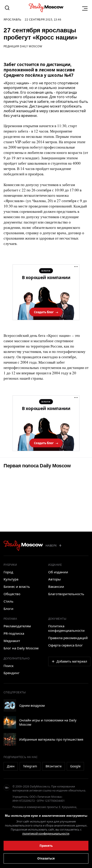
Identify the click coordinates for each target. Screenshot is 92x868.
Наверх (51, 545)
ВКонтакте (54, 766)
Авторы (54, 579)
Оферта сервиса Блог (65, 645)
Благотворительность (66, 594)
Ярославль (12, 19)
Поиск (9, 665)
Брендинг (12, 673)
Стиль (8, 601)
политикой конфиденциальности (45, 833)
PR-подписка (14, 633)
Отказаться (46, 858)
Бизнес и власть (17, 586)
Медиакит (12, 640)
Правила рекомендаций (68, 638)
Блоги (8, 608)
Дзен (11, 766)
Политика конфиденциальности (66, 628)
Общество (12, 594)
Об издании (58, 572)
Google (75, 766)
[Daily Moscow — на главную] (23, 546)
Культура (11, 579)
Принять (46, 846)
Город (8, 572)
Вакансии (56, 586)
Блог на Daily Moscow (21, 648)
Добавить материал (71, 661)
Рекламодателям (17, 626)
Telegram (30, 766)
